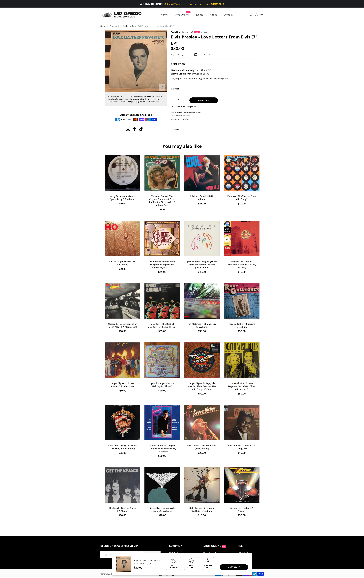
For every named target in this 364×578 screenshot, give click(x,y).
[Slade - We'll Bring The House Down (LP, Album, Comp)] (122, 422)
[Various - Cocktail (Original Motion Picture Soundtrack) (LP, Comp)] (162, 422)
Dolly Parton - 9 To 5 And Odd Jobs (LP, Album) (201, 509)
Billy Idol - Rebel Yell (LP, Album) (202, 198)
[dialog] (251, 14)
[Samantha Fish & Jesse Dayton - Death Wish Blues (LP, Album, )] (241, 360)
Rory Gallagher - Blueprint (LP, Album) (241, 325)
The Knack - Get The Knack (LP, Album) (122, 509)
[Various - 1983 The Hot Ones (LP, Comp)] (241, 173)
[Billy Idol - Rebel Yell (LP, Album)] (202, 173)
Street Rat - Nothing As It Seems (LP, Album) (162, 509)
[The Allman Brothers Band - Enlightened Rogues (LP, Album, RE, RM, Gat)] (162, 238)
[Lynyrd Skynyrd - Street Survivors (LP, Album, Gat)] (122, 360)
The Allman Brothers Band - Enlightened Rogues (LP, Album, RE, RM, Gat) (162, 264)
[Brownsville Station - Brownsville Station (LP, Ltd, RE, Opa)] (241, 238)
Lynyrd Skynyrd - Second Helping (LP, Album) (162, 385)
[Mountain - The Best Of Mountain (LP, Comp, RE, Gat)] (162, 301)
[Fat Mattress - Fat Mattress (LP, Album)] (202, 301)
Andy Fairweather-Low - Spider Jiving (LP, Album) (122, 198)
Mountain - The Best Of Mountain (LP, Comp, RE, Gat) (162, 325)
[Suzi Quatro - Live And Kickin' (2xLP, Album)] (202, 422)
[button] (157, 61)
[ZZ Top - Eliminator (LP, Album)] (241, 485)
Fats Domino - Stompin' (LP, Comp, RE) (242, 447)
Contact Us (243, 552)
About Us (173, 552)
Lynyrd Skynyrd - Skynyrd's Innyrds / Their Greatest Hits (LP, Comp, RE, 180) (202, 386)
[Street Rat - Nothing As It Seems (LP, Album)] (162, 485)
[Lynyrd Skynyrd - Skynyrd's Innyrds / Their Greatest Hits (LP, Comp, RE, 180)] (202, 360)
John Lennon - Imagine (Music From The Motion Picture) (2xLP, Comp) (202, 264)
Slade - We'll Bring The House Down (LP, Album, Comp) (122, 447)
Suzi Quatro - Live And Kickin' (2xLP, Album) (201, 447)
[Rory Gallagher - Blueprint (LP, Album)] (241, 301)
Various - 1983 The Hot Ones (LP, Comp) (241, 198)
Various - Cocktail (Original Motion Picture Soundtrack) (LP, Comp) (162, 448)
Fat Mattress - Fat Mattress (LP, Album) (202, 325)
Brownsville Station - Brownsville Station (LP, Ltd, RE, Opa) (242, 264)
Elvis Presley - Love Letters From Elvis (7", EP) (147, 562)
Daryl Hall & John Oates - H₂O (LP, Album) (122, 263)
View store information (180, 119)
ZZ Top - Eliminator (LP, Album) (241, 509)
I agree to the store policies (185, 106)
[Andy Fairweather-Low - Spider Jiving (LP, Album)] (122, 173)
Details (175, 88)
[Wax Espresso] (121, 14)
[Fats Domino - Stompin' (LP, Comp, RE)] (241, 422)
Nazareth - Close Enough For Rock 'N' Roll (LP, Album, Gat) (122, 325)
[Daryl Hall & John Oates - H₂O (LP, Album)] (122, 238)
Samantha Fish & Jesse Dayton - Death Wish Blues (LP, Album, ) (241, 386)
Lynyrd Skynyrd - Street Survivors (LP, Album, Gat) (122, 385)
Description (178, 64)
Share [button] (176, 129)
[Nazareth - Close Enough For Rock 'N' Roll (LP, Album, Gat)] (122, 301)
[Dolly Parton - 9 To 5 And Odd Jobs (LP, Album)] (202, 485)
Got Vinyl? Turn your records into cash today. (194, 4)
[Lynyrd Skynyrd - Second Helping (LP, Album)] (162, 360)
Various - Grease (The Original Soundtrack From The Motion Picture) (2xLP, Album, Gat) (162, 201)
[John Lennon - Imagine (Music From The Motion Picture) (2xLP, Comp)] (202, 238)
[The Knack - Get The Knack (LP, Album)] (122, 485)
